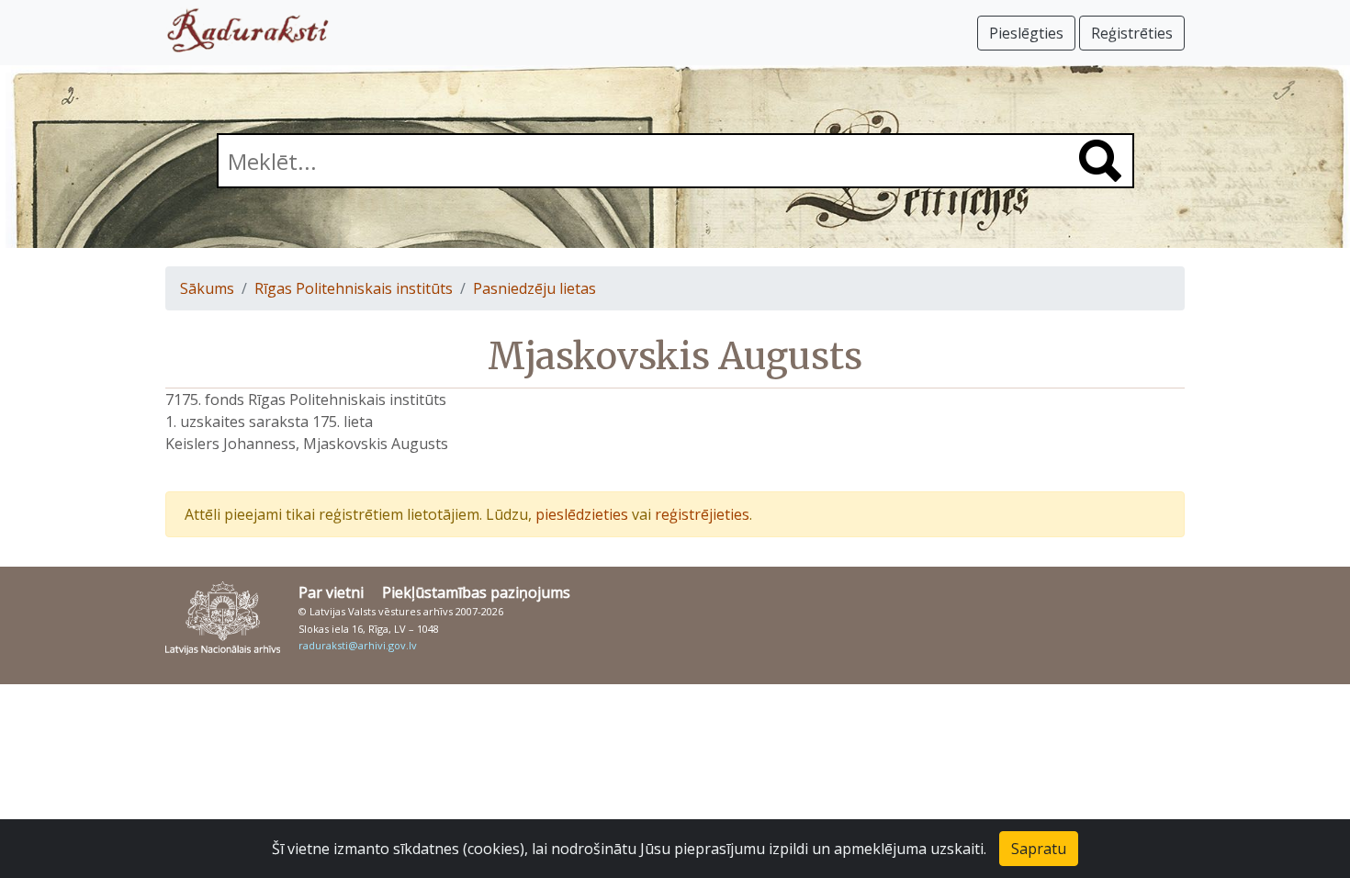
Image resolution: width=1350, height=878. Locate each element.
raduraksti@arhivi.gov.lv (357, 645)
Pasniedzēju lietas (534, 288)
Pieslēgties (1026, 33)
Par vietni (331, 592)
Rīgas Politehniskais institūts (353, 288)
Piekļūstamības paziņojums (476, 592)
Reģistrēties (1132, 33)
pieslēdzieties (581, 514)
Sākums (207, 288)
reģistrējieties (702, 514)
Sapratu (1038, 849)
